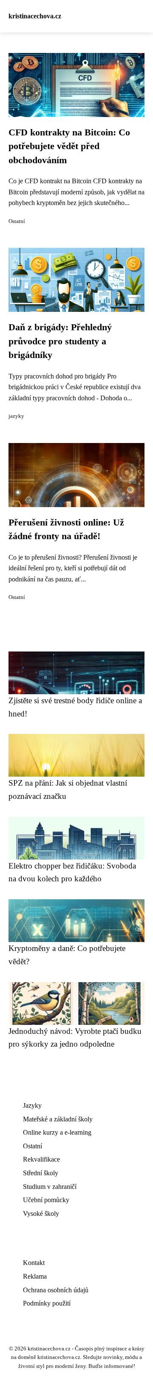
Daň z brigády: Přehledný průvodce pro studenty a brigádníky (60, 341)
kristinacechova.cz (34, 16)
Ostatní (16, 221)
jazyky (16, 416)
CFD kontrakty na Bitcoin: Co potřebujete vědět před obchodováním (69, 146)
